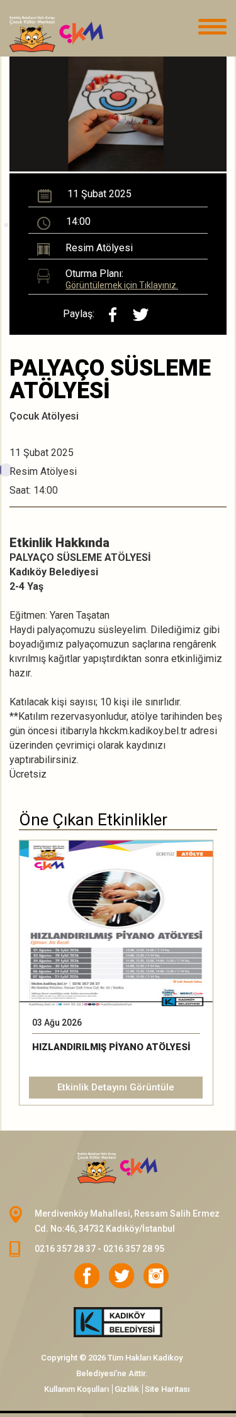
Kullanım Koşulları (76, 1389)
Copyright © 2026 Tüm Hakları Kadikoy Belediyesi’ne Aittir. (112, 1365)
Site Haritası (167, 1389)
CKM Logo (118, 1168)
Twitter (121, 1275)
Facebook (86, 1275)
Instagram (156, 1275)
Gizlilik (127, 1389)
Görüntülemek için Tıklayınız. (121, 285)
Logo (72, 35)
